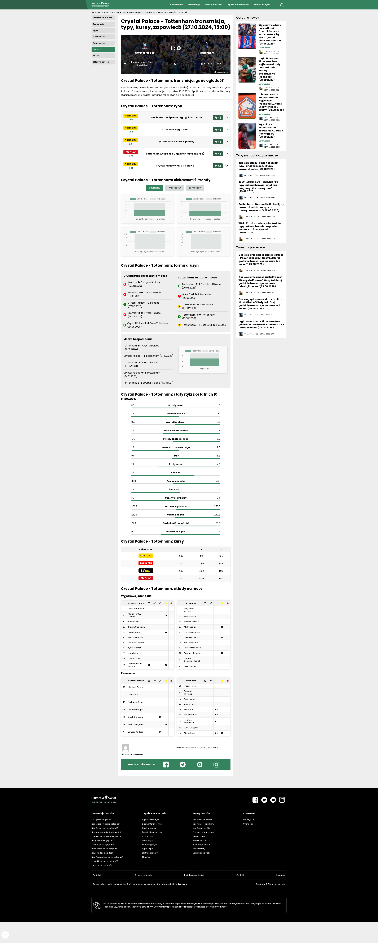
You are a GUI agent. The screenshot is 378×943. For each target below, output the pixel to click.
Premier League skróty (203, 832)
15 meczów (195, 187)
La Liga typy (147, 836)
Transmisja (98, 24)
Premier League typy (152, 832)
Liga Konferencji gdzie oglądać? (107, 832)
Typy (95, 30)
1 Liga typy (146, 857)
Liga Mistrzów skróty (202, 819)
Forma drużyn (100, 43)
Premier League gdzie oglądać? (107, 836)
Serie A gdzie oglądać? (103, 844)
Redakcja (97, 875)
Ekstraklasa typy (150, 852)
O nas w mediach (143, 875)
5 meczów (154, 187)
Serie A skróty (199, 840)
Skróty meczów (213, 4)
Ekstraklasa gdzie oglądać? (105, 861)
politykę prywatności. (217, 906)
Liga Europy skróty (201, 828)
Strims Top (248, 823)
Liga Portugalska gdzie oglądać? (107, 857)
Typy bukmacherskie (237, 4)
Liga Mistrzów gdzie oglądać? (106, 823)
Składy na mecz (101, 62)
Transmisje (194, 4)
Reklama (280, 875)
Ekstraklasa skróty (201, 852)
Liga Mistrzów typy (150, 819)
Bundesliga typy (149, 844)
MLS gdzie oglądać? (101, 819)
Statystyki (98, 49)
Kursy (96, 55)
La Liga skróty (199, 836)
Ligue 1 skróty (199, 848)
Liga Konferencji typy (152, 823)
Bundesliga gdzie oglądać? (105, 848)
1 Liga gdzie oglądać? (102, 865)
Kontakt (240, 875)
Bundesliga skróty (201, 844)
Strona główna (99, 12)
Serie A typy (147, 840)
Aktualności (176, 4)
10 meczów (174, 187)
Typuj (218, 117)
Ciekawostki (99, 36)
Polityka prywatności (194, 875)
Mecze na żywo (262, 4)
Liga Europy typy (150, 828)
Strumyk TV (248, 819)
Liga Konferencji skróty (203, 823)
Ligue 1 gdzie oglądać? (102, 852)
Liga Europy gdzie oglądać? (105, 828)
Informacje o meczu (103, 17)
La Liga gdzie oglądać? (103, 840)
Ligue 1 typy (147, 848)
